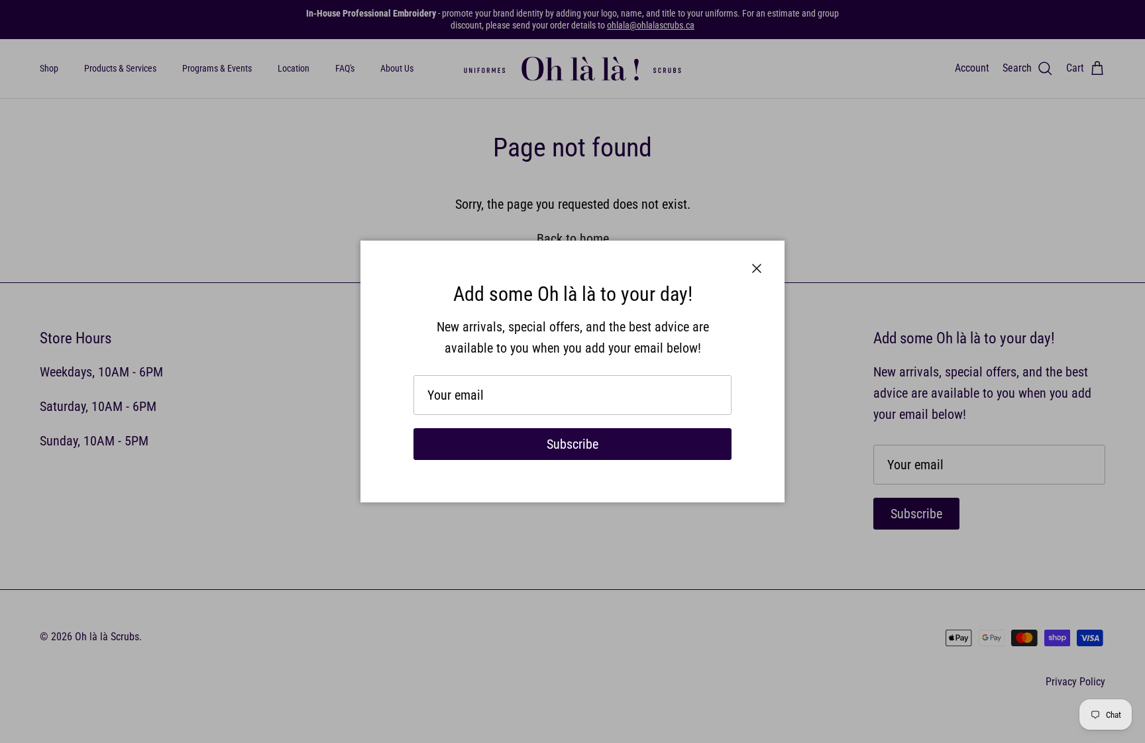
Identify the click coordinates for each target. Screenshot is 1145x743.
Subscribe (572, 444)
